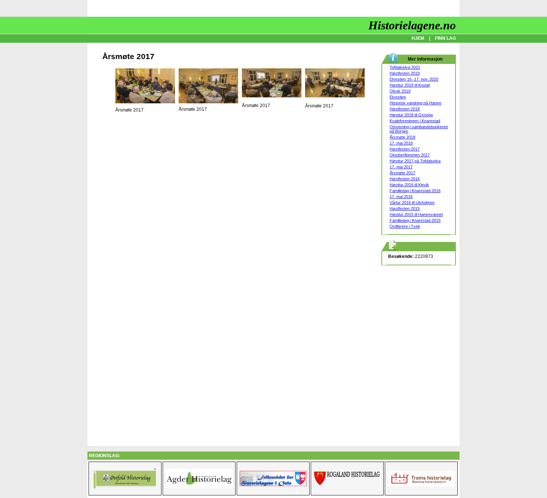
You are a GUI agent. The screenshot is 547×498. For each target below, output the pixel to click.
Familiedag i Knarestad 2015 (415, 220)
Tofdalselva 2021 (405, 67)
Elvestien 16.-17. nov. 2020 (414, 79)
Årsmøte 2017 (402, 173)
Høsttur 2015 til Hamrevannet (416, 214)
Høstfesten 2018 (405, 109)
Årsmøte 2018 (402, 137)
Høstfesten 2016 (405, 179)
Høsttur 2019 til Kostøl (410, 85)
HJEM (418, 38)
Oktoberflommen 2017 (410, 155)
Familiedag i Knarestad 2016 (415, 190)
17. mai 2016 (401, 196)
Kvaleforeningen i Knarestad (415, 121)
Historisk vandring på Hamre (415, 103)
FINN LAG (445, 38)
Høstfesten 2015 (405, 208)
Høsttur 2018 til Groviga (411, 115)
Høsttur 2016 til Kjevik (409, 184)
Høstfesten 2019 (405, 73)
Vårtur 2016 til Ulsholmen (412, 202)
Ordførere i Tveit (405, 226)
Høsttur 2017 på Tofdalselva (415, 161)
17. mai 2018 (401, 143)
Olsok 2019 (400, 91)
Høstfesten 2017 (405, 149)
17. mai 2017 (401, 167)
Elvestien (398, 97)
